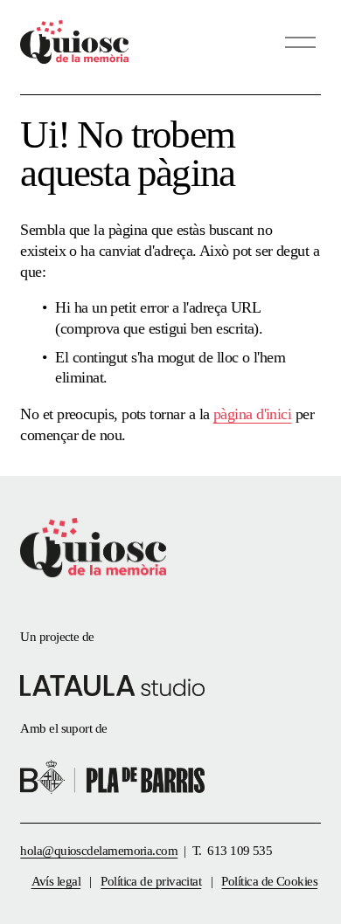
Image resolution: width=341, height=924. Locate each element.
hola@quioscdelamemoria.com (98, 851)
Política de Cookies (269, 881)
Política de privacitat (151, 881)
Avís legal (56, 881)
